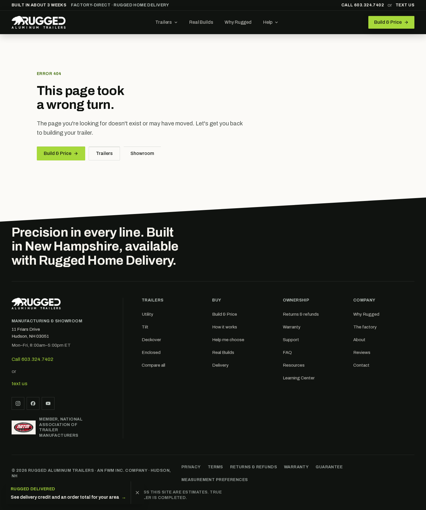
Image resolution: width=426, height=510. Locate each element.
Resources (294, 365)
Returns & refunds (301, 314)
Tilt (145, 327)
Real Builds (201, 22)
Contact (361, 365)
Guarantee (329, 467)
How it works (224, 327)
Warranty (292, 327)
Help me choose (228, 339)
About (359, 339)
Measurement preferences (214, 480)
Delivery (220, 365)
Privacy (191, 467)
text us (19, 383)
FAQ (287, 352)
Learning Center (299, 378)
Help (267, 22)
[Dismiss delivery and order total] (137, 492)
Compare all (153, 365)
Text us (405, 5)
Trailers (163, 22)
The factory (365, 327)
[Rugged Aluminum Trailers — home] (38, 22)
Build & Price (57, 153)
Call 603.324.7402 (362, 5)
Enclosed (151, 352)
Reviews (361, 352)
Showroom (142, 153)
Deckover (151, 339)
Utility (147, 314)
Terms (215, 467)
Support (291, 339)
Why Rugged (238, 22)
